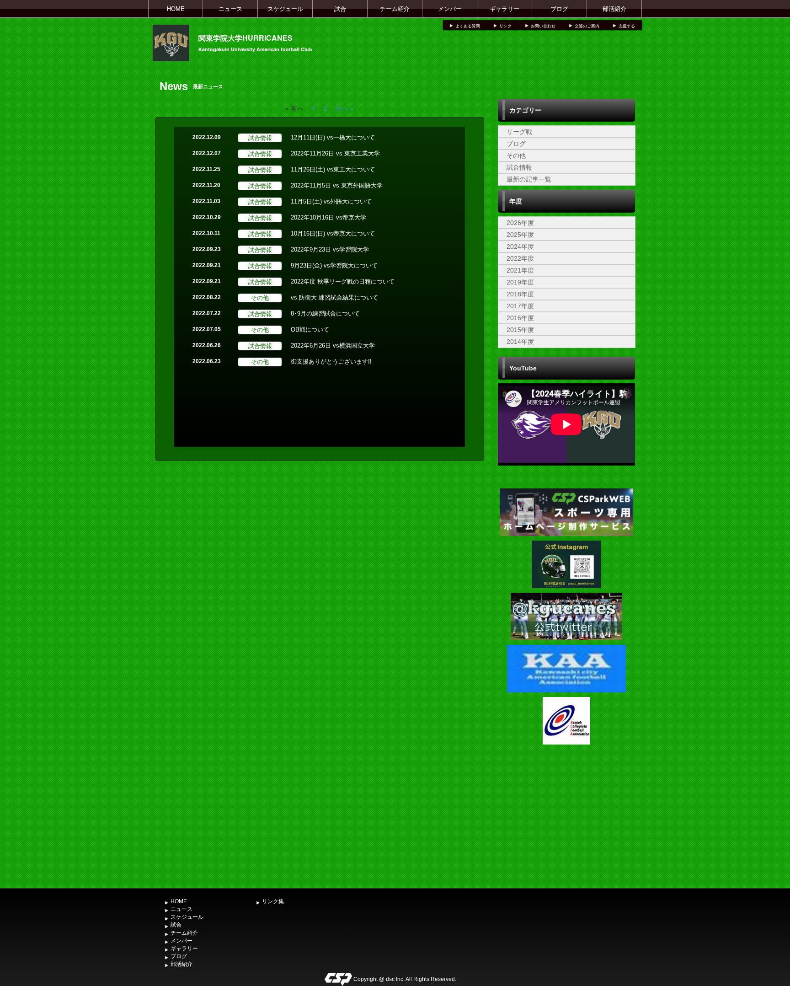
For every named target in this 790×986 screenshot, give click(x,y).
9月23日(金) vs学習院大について (334, 265)
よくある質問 (467, 26)
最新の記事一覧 (529, 179)
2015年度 (520, 329)
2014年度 (520, 341)
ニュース (230, 8)
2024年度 (520, 246)
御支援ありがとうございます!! (331, 361)
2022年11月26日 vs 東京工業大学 (335, 153)
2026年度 (520, 222)
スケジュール (285, 8)
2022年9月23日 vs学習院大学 (330, 249)
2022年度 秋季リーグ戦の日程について (343, 281)
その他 (516, 155)
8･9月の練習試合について (325, 313)
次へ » (345, 108)
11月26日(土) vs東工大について (333, 169)
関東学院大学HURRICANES (245, 37)
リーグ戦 (519, 131)
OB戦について (310, 329)
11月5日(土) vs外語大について (331, 201)
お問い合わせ (543, 26)
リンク (505, 26)
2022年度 (520, 258)
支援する (627, 26)
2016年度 (520, 318)
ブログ (559, 8)
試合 (340, 8)
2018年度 (520, 294)
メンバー (450, 8)
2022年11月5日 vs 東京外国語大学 (337, 185)
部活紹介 (614, 8)
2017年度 (520, 306)
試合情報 (519, 167)
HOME (176, 8)
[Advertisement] (566, 815)
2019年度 (520, 282)
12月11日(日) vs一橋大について (333, 137)
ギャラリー (504, 8)
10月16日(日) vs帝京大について (333, 233)
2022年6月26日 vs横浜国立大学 (333, 345)
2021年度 (520, 270)
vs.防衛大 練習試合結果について (334, 297)
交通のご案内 (587, 26)
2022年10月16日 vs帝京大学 (328, 217)
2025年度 (520, 234)
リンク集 (273, 901)
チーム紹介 (395, 8)
